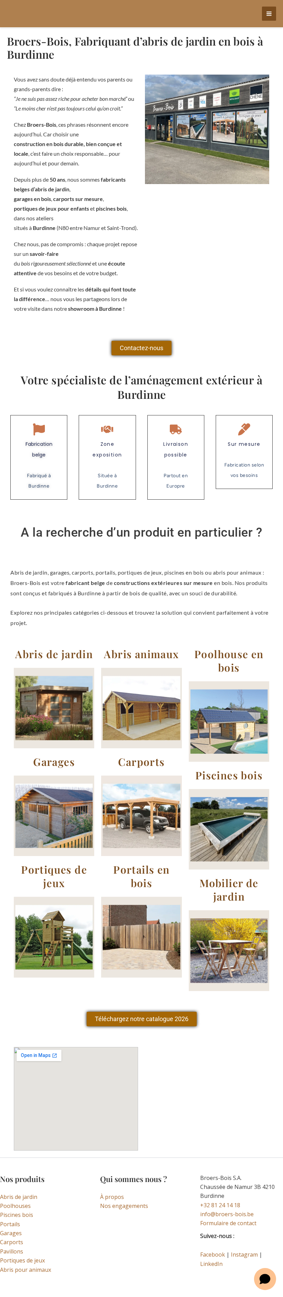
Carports (11, 1242)
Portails (10, 1224)
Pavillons (11, 1251)
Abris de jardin (18, 1197)
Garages (11, 1233)
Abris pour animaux (25, 1270)
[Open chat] (265, 1279)
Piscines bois (16, 1215)
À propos (112, 1197)
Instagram (244, 1254)
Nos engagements (124, 1206)
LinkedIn (211, 1264)
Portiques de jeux (22, 1260)
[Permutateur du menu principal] (269, 14)
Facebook (212, 1254)
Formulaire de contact (228, 1223)
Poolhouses (15, 1206)
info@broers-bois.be (227, 1214)
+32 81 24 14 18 (220, 1205)
